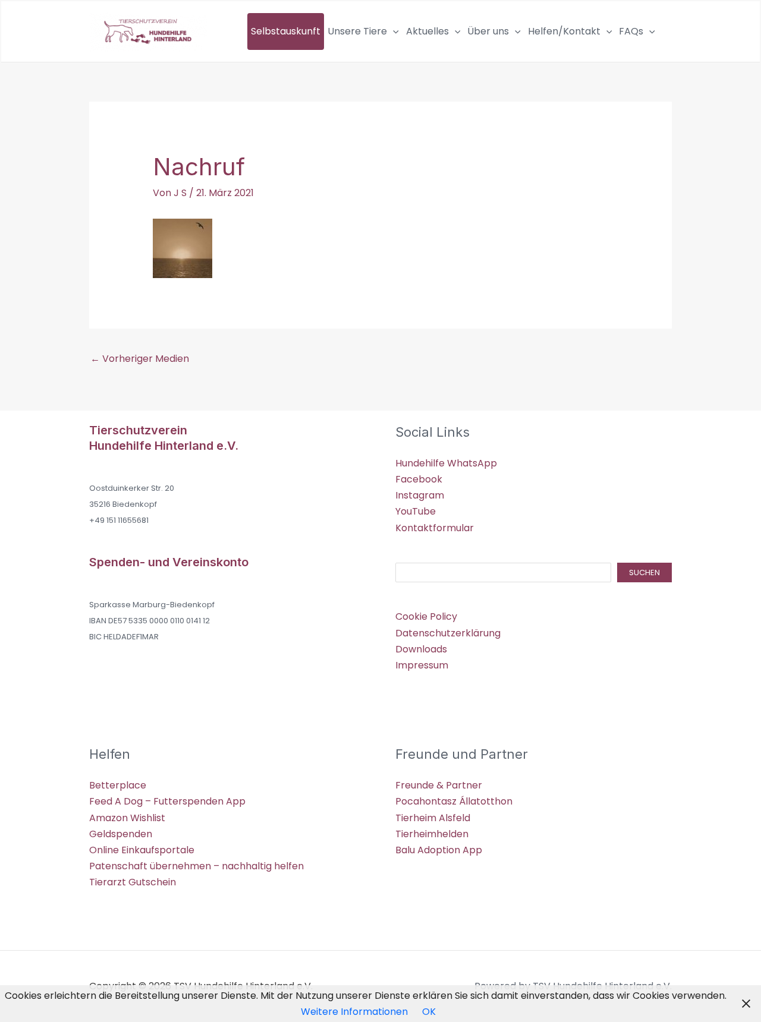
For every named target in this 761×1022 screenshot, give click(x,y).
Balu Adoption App (438, 850)
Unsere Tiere (357, 31)
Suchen (644, 572)
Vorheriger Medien (139, 358)
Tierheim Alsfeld (432, 818)
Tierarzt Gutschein (132, 882)
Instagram (419, 495)
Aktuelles (427, 31)
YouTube (415, 511)
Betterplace (117, 785)
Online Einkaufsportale (141, 850)
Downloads (421, 649)
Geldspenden (120, 834)
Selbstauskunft (285, 31)
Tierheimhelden (431, 834)
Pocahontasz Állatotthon (453, 801)
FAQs (631, 31)
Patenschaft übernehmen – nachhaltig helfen (196, 866)
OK (429, 1011)
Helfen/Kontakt (564, 31)
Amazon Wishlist (127, 818)
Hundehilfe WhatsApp (446, 463)
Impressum (421, 665)
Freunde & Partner (438, 785)
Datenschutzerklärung (448, 633)
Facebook (418, 479)
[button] (393, 31)
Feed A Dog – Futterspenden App (167, 801)
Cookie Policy (426, 616)
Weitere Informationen (354, 1011)
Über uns (488, 31)
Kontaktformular (434, 528)
